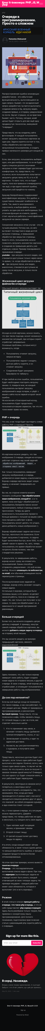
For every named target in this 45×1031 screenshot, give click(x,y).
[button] (41, 3)
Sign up (23, 1010)
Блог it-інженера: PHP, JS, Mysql (20, 3)
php (3, 12)
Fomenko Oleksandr (17, 39)
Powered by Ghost (22, 1015)
